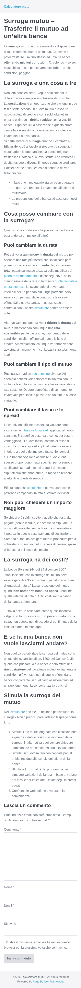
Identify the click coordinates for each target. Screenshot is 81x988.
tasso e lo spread (36, 430)
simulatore (41, 308)
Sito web (10, 923)
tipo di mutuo (41, 373)
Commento (12, 829)
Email (9, 905)
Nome (9, 887)
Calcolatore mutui (17, 6)
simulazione (35, 487)
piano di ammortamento (20, 276)
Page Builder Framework (48, 981)
